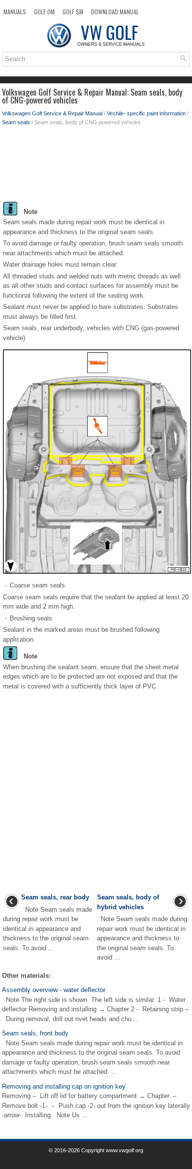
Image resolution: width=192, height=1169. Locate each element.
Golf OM (44, 11)
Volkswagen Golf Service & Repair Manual (52, 113)
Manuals (14, 11)
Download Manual (115, 11)
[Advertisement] (96, 166)
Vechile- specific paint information (146, 113)
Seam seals (16, 122)
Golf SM (73, 11)
